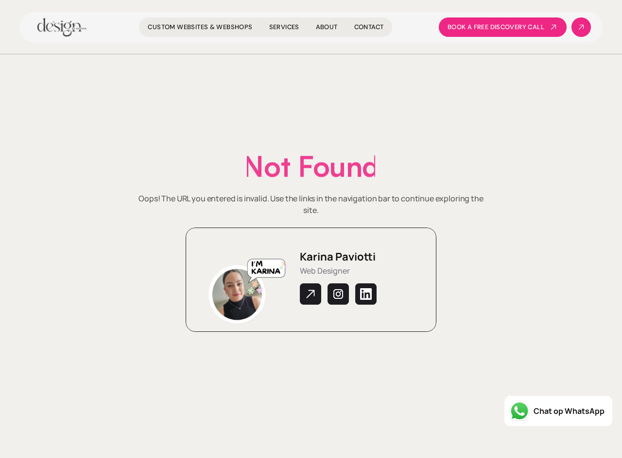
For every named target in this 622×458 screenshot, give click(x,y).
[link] (503, 27)
